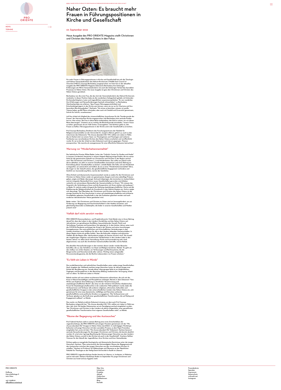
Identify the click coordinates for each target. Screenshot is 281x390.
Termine (9, 29)
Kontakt (100, 382)
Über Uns (100, 368)
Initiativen (100, 370)
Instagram (192, 378)
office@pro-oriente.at (14, 382)
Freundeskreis (193, 368)
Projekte (100, 372)
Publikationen (102, 378)
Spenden (191, 370)
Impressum (192, 372)
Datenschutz (193, 374)
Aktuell (99, 374)
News (8, 27)
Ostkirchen (101, 376)
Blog (98, 380)
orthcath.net (193, 376)
